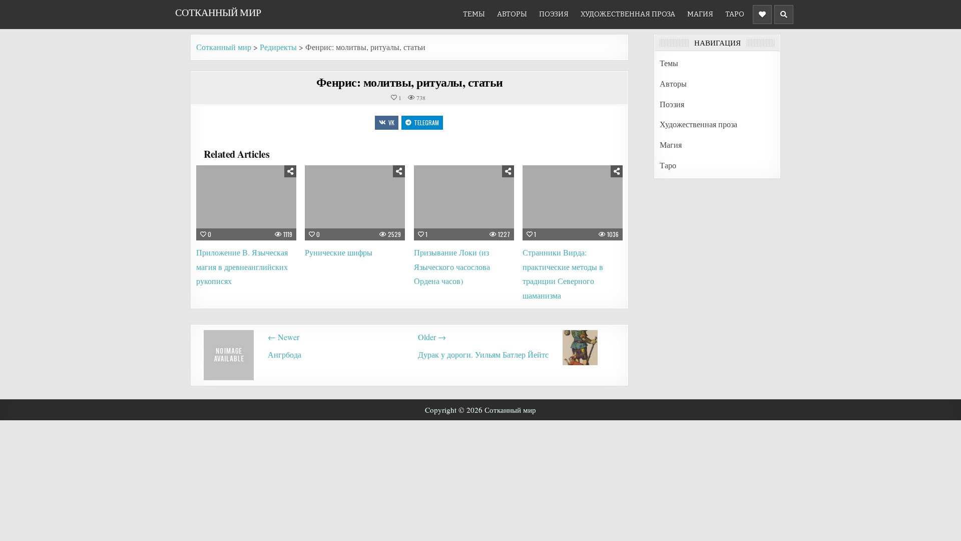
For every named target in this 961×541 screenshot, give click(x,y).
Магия (700, 14)
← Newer (283, 337)
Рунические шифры (338, 252)
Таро (734, 14)
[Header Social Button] (762, 14)
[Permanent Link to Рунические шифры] (355, 202)
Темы (474, 14)
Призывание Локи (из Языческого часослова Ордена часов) (452, 267)
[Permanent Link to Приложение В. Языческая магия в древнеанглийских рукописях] (246, 202)
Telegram (426, 122)
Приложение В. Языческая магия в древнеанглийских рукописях (242, 267)
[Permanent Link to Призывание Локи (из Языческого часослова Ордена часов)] (464, 202)
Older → (432, 337)
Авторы (512, 14)
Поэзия (554, 14)
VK (391, 122)
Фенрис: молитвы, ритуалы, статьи (409, 82)
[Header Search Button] (783, 14)
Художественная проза (628, 14)
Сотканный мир (218, 12)
